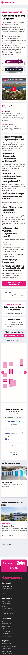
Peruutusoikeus (6, 631)
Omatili (4, 593)
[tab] (12, 445)
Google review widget (13, 452)
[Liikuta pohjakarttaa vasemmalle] (2, 372)
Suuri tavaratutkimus (8, 613)
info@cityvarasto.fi (7, 588)
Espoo (4, 13)
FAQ (3, 621)
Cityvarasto (6, 11)
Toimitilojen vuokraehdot (9, 646)
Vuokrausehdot (6, 623)
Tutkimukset (5, 611)
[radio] (14, 335)
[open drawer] (26, 2)
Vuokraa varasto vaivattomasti (14, 284)
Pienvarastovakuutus (8, 633)
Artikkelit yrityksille (7, 651)
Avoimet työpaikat (7, 608)
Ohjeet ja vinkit (6, 626)
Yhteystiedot (5, 591)
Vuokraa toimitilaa (7, 643)
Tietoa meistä (6, 601)
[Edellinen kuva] (3, 89)
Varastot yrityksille (7, 653)
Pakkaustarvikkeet (7, 636)
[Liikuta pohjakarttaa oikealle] (25, 372)
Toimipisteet (18, 11)
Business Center (6, 648)
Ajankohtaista (6, 603)
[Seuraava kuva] (24, 89)
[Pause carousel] (14, 447)
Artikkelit (4, 628)
